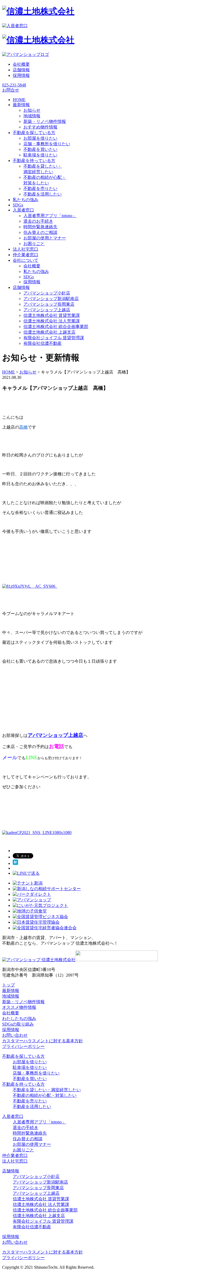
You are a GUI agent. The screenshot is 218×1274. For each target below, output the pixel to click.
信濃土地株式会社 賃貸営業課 (51, 315)
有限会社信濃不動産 (42, 343)
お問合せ (10, 90)
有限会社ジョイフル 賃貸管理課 (53, 337)
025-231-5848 (14, 85)
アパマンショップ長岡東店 (48, 304)
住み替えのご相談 (40, 232)
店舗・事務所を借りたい (46, 144)
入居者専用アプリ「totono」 (50, 215)
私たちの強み (36, 271)
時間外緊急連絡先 (40, 227)
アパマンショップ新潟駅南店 (51, 298)
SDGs (28, 277)
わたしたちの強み (19, 1018)
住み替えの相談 (28, 1138)
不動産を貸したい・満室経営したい (47, 1090)
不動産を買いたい (40, 149)
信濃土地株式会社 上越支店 (49, 332)
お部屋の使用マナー (32, 1144)
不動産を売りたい (40, 188)
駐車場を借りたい (40, 155)
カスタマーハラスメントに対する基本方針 (42, 1041)
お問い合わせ (15, 1035)
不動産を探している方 (23, 1056)
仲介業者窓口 (15, 1155)
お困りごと (34, 243)
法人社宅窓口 (15, 1161)
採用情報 (21, 75)
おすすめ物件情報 (40, 127)
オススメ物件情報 (19, 1007)
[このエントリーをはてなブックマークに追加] (15, 863)
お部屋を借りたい (40, 138)
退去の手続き (25, 1127)
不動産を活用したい (42, 194)
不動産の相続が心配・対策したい (45, 1095)
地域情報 (31, 116)
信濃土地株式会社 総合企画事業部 (55, 326)
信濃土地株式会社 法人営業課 (51, 321)
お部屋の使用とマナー (44, 238)
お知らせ (31, 110)
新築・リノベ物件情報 (44, 121)
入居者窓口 (12, 1116)
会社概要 (21, 64)
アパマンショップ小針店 (46, 293)
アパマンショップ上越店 (46, 310)
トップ (8, 985)
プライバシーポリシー (23, 1046)
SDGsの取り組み (18, 1024)
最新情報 (10, 990)
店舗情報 (21, 70)
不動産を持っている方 (23, 1084)
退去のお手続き (38, 221)
